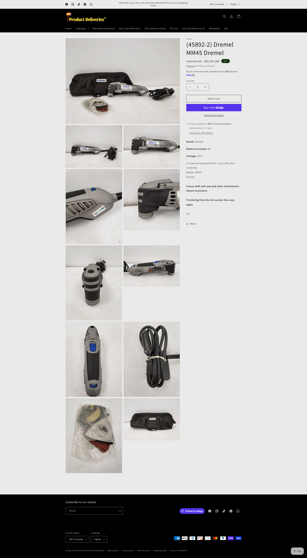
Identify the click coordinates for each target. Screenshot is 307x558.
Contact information (178, 550)
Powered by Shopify (96, 551)
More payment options (214, 115)
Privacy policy (128, 550)
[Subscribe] (119, 511)
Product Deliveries (80, 551)
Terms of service (143, 550)
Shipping (190, 66)
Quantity (190, 81)
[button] (82, 28)
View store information (201, 133)
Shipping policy (160, 550)
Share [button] (193, 223)
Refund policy (113, 550)
